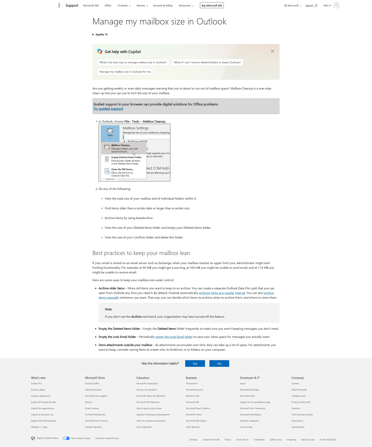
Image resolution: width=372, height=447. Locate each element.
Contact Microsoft (210, 439)
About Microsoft (299, 389)
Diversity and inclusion (302, 414)
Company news (299, 395)
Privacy (228, 439)
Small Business (193, 426)
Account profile (92, 383)
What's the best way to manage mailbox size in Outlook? (133, 62)
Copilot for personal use (42, 414)
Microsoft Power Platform (198, 408)
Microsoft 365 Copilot (196, 420)
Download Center (93, 389)
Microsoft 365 (91, 5)
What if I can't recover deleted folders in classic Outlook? (207, 62)
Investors (296, 408)
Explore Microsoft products (43, 420)
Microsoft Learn (247, 395)
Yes (195, 363)
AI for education (144, 426)
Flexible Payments (93, 426)
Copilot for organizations (42, 408)
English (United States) (47, 438)
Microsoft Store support (96, 395)
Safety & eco (276, 439)
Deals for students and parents (151, 420)
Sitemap (193, 439)
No (219, 363)
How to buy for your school (149, 408)
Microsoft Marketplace (250, 414)
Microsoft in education (147, 383)
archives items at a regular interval (222, 293)
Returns (88, 402)
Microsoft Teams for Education (151, 395)
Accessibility (297, 420)
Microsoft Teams (194, 414)
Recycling (291, 439)
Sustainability (298, 426)
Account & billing (162, 5)
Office (108, 5)
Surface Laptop (38, 389)
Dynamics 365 (192, 395)
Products (123, 5)
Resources (185, 5)
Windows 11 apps (39, 426)
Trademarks (259, 439)
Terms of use (242, 439)
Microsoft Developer (249, 389)
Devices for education (147, 389)
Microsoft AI (191, 383)
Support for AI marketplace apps (255, 402)
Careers (295, 383)
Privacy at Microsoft (301, 402)
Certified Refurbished (95, 414)
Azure (242, 383)
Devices (141, 5)
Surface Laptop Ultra (40, 395)
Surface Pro (36, 383)
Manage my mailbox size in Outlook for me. (125, 71)
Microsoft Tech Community (252, 408)
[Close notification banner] (272, 51)
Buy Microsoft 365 (212, 5)
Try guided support (108, 108)
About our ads (307, 439)
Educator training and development (153, 414)
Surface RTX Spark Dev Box (43, 402)
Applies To (101, 34)
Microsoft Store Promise (96, 420)
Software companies (249, 420)
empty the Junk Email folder (174, 337)
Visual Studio (246, 426)
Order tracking (92, 408)
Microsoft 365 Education (148, 402)
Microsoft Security (194, 389)
